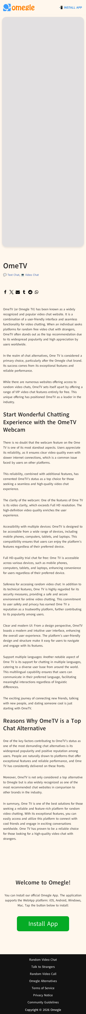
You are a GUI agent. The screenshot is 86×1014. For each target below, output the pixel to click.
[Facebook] (5, 292)
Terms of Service (43, 988)
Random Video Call (43, 974)
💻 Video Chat (30, 275)
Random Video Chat (43, 960)
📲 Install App (70, 7)
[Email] (18, 292)
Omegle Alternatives (43, 981)
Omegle (56, 1010)
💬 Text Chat (11, 275)
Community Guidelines (43, 1002)
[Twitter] (11, 292)
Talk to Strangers (43, 967)
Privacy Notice (43, 995)
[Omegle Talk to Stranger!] (18, 7)
